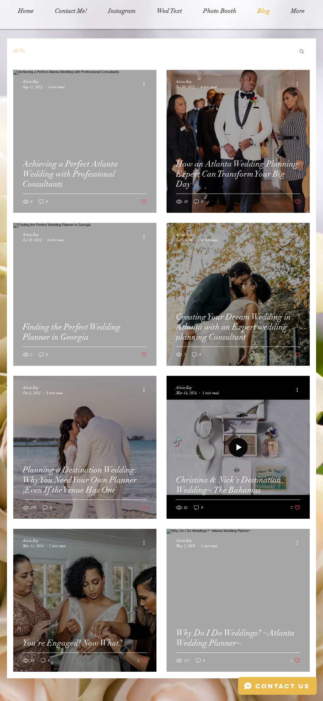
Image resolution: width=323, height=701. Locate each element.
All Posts (19, 51)
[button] (302, 51)
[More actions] (146, 84)
